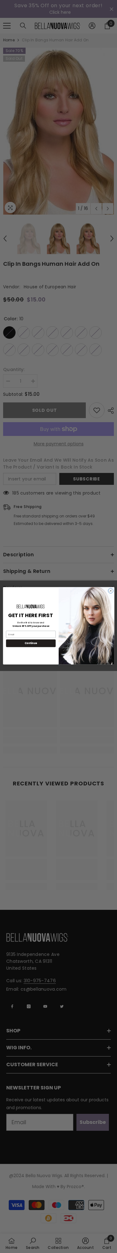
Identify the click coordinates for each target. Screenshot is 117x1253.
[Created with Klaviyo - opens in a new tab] (58, 665)
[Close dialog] (110, 590)
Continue (30, 643)
